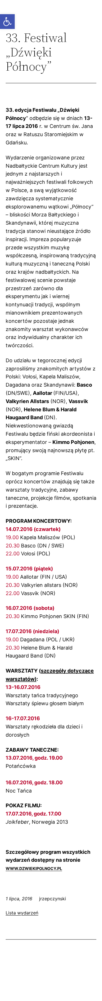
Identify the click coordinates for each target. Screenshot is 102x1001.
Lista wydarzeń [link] (22, 913)
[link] (7, 21)
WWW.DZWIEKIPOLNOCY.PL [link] (34, 868)
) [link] (36, 679)
